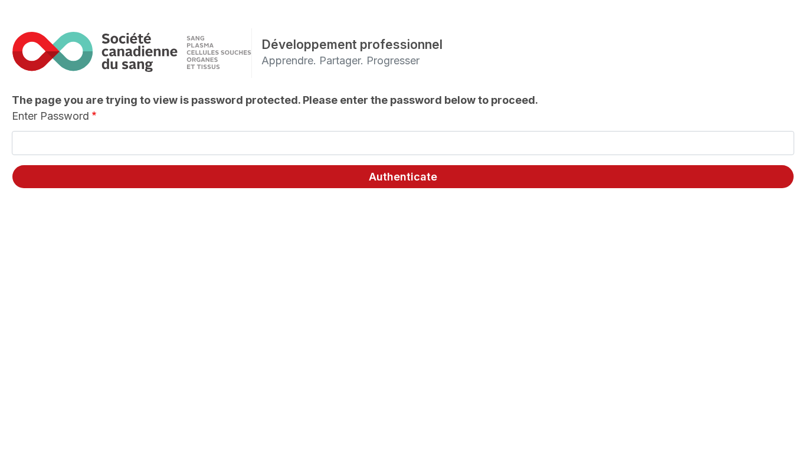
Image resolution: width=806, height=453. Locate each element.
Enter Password (50, 116)
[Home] (131, 51)
